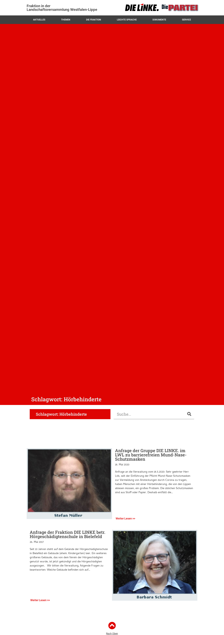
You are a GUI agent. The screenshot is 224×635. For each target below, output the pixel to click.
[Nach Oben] (112, 625)
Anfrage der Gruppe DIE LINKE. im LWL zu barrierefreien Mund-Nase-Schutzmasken (151, 455)
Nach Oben (112, 633)
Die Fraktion (93, 19)
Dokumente (159, 19)
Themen (65, 19)
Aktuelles (39, 19)
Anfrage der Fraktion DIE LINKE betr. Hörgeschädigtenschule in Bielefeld (67, 534)
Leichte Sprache (127, 19)
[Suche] (189, 414)
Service (186, 19)
